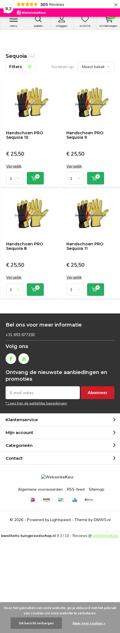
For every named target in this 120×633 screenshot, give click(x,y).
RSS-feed (76, 489)
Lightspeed (60, 519)
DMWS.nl (102, 519)
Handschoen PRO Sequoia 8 (24, 246)
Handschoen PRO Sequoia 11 (84, 246)
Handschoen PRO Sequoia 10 (24, 135)
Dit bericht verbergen (36, 623)
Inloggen (62, 26)
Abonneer (98, 392)
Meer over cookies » (89, 623)
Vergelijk (13, 166)
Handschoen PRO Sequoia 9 (84, 135)
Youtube (23, 358)
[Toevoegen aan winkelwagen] (35, 178)
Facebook (11, 358)
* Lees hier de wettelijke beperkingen (36, 403)
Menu (13, 26)
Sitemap (96, 489)
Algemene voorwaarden (40, 489)
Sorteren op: (63, 66)
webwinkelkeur (106, 535)
